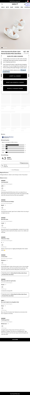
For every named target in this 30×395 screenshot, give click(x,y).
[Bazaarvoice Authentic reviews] (8, 137)
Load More (15, 339)
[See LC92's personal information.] (4, 186)
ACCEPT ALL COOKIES (15, 76)
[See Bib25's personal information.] (5, 205)
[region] (15, 74)
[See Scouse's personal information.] (5, 284)
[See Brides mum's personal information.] (8, 323)
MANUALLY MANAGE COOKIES (15, 88)
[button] (3, 47)
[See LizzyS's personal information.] (5, 223)
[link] (2, 4)
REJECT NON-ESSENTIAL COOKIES (15, 82)
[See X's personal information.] (3, 242)
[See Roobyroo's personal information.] (6, 260)
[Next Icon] (15, 4)
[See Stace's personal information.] (5, 305)
